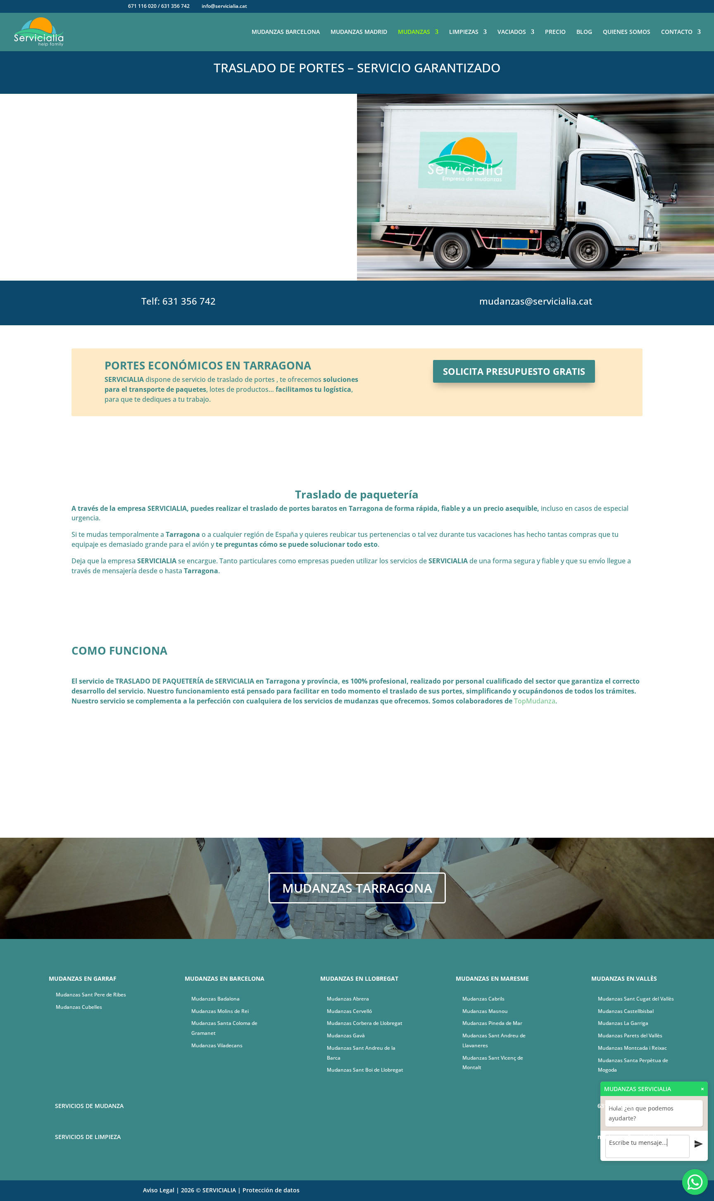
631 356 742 (189, 301)
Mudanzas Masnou (485, 1011)
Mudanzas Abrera (348, 998)
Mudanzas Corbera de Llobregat (364, 1023)
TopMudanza (534, 700)
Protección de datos (271, 1190)
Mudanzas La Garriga (623, 1023)
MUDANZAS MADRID (359, 32)
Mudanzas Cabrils (483, 998)
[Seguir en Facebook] (552, 1191)
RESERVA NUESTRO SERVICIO (178, 242)
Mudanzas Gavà (346, 1035)
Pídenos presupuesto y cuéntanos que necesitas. (279, 781)
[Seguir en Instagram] (568, 1191)
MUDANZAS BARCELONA (286, 32)
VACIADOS (511, 32)
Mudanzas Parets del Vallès (630, 1035)
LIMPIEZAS (463, 32)
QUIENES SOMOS (626, 32)
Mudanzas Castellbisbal (626, 1011)
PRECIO (555, 32)
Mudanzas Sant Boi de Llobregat (365, 1069)
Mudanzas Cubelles (79, 1006)
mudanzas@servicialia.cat (535, 301)
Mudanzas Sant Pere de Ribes (91, 994)
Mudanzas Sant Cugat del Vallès (636, 998)
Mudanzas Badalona (215, 998)
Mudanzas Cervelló (349, 1011)
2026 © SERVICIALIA (208, 1190)
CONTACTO (677, 32)
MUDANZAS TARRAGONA (357, 887)
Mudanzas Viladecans (217, 1045)
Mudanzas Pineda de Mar (492, 1023)
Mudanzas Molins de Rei (220, 1011)
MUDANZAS (414, 32)
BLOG (584, 32)
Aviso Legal (158, 1190)
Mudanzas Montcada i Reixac (632, 1047)
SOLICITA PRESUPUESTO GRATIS (514, 371)
